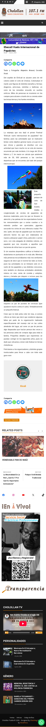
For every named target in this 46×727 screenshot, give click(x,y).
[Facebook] (6, 64)
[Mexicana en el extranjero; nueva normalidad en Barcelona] (7, 651)
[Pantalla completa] (40, 633)
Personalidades (14, 640)
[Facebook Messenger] (22, 64)
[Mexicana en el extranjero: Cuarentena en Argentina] (7, 664)
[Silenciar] (37, 633)
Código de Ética (29, 718)
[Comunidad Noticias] (23, 41)
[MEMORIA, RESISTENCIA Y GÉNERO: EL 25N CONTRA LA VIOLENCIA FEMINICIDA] (7, 686)
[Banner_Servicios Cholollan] (23, 410)
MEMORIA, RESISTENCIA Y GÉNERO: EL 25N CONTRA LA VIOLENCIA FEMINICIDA (25, 685)
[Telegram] (18, 64)
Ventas (12, 718)
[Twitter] (10, 64)
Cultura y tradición (11, 420)
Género (8, 676)
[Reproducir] (6, 633)
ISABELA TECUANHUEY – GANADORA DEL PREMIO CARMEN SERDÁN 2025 (24, 698)
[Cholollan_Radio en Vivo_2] (23, 35)
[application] (23, 623)
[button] (41, 722)
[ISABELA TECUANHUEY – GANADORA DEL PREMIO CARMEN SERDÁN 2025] (7, 699)
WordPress (24, 723)
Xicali (5, 53)
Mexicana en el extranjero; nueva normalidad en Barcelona (24, 650)
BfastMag (33, 720)
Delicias (19, 718)
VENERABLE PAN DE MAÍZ (15, 460)
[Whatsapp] (14, 64)
